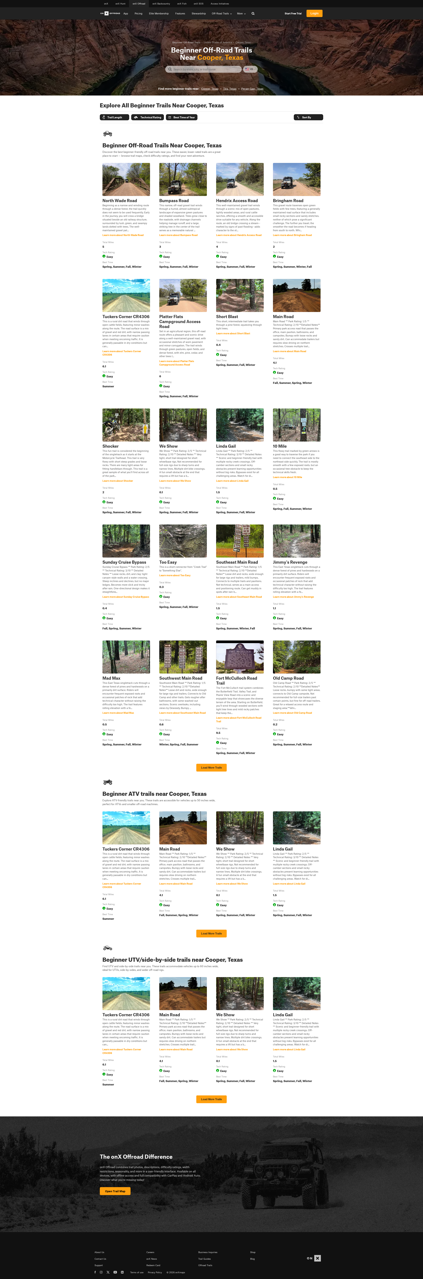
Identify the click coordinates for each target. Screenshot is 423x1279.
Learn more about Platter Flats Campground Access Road (183, 339)
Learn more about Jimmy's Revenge (296, 578)
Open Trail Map (115, 1191)
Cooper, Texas (209, 88)
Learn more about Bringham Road (296, 216)
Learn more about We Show (183, 462)
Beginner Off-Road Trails (186, 42)
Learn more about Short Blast (239, 339)
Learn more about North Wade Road (126, 216)
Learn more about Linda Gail (239, 462)
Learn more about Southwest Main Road (183, 698)
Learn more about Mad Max (126, 698)
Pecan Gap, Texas (252, 88)
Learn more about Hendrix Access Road (239, 216)
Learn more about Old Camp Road (296, 698)
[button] (114, 117)
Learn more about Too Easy (183, 578)
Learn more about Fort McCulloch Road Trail (239, 698)
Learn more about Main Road (296, 339)
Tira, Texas (229, 88)
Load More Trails (211, 767)
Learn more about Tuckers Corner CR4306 (126, 339)
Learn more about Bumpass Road (183, 216)
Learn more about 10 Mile (296, 462)
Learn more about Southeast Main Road (239, 578)
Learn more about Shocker (126, 462)
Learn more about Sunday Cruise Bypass (126, 578)
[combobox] (206, 69)
